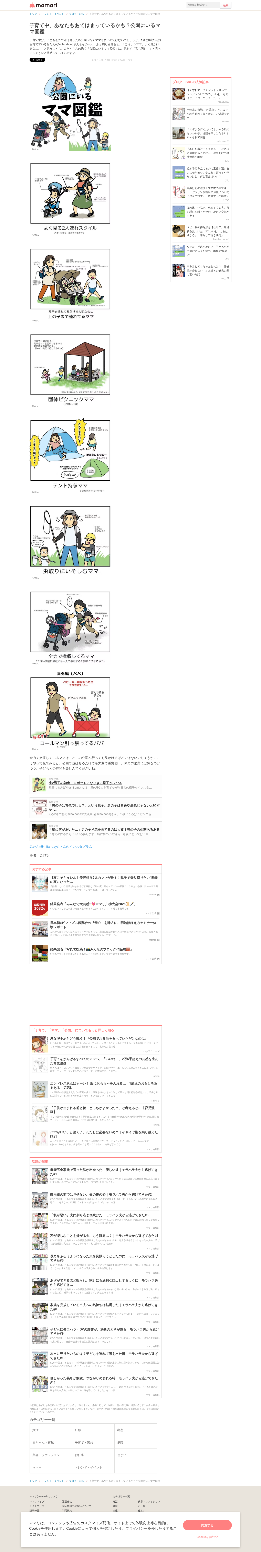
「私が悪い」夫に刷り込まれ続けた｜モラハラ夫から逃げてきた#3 (99, 1215)
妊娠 (115, 1505)
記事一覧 (34, 1510)
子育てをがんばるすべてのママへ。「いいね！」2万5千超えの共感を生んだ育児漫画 (104, 1061)
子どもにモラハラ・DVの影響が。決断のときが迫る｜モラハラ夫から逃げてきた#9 (104, 1331)
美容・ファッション (149, 1501)
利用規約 (67, 1510)
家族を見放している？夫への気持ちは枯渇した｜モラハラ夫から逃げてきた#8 (104, 1307)
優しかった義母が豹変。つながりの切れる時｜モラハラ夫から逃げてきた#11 (104, 1380)
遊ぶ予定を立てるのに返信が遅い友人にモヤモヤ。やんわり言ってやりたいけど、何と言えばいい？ (208, 172)
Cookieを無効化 (207, 1536)
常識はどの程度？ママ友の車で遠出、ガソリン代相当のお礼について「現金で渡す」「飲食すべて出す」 (208, 192)
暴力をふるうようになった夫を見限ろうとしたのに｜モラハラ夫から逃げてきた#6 (104, 1258)
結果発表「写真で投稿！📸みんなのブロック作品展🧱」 (91, 949)
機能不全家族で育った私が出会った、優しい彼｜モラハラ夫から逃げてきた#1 (104, 1172)
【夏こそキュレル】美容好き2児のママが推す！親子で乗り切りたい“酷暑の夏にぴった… (104, 880)
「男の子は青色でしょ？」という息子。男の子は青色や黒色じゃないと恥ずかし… (104, 807)
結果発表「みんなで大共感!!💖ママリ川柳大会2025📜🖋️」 (93, 904)
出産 (115, 1510)
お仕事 (141, 1505)
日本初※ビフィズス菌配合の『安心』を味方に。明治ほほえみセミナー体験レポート (103, 925)
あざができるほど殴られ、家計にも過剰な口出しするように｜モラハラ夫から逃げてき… (104, 1282)
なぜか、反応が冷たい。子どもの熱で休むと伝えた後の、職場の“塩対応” (208, 251)
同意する (207, 1525)
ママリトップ (37, 1501)
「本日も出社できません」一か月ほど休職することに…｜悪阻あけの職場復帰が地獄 (208, 153)
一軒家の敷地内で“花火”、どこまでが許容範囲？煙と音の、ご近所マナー (208, 113)
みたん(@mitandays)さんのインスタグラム (61, 846)
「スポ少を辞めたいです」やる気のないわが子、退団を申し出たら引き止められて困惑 (208, 133)
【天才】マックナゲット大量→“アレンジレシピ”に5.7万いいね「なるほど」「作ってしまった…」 (207, 94)
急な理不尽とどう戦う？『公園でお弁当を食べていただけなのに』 (99, 1038)
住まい (141, 1510)
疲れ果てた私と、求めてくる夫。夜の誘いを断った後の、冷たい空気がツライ (208, 211)
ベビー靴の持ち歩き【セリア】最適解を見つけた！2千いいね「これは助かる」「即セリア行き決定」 (208, 231)
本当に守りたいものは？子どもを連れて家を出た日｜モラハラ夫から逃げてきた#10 (104, 1356)
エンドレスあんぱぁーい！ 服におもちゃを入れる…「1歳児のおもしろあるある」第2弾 (103, 1085)
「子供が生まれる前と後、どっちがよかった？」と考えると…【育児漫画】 (102, 1110)
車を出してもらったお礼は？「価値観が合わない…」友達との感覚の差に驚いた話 (208, 270)
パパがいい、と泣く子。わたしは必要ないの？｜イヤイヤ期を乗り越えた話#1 (104, 1134)
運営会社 (67, 1501)
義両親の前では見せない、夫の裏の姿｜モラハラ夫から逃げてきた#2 (101, 1194)
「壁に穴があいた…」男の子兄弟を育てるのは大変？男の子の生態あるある (104, 829)
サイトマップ (37, 1505)
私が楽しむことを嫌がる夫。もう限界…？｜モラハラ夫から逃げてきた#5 (104, 1236)
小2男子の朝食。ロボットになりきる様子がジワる (85, 782)
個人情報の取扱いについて (77, 1505)
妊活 (115, 1501)
